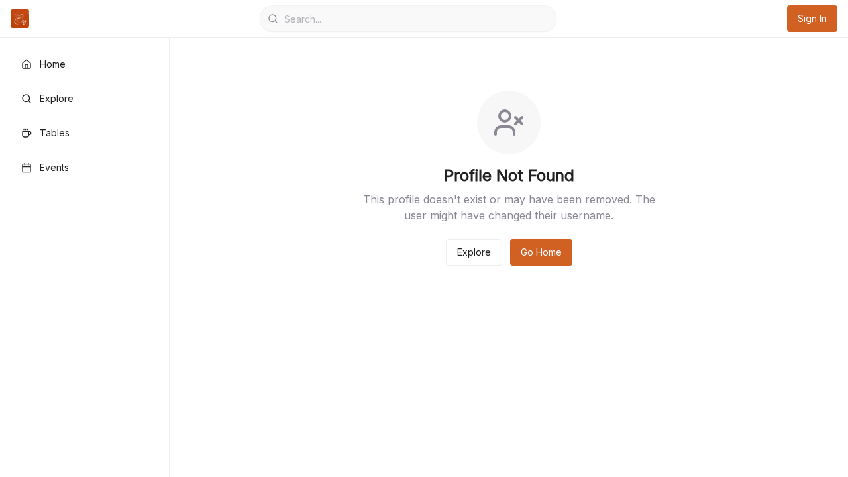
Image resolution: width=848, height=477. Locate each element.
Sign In (812, 18)
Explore (474, 252)
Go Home (541, 252)
